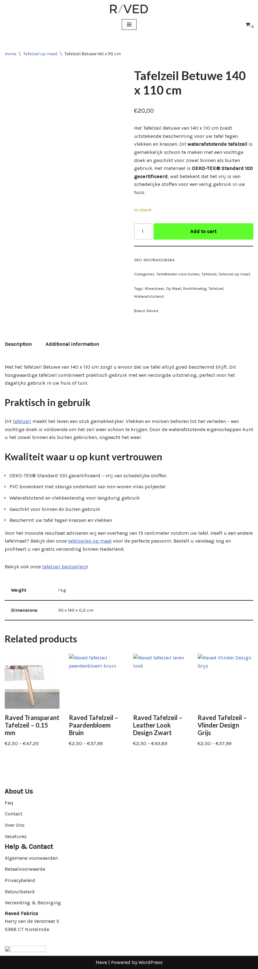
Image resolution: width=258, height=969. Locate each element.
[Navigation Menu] (129, 24)
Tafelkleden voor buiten (177, 274)
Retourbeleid (20, 892)
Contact (13, 814)
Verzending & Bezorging (33, 903)
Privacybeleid (20, 880)
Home (10, 54)
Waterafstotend (149, 296)
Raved (152, 310)
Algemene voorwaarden (31, 858)
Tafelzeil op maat (40, 54)
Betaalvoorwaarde (25, 869)
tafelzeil (22, 421)
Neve (101, 962)
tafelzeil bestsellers (64, 567)
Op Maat (173, 288)
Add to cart (203, 231)
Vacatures (16, 836)
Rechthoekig (194, 288)
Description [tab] (18, 344)
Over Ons (15, 825)
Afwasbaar (154, 288)
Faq (9, 803)
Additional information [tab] (72, 344)
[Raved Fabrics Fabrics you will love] (129, 9)
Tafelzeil (208, 274)
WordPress (150, 962)
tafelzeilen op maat (90, 541)
